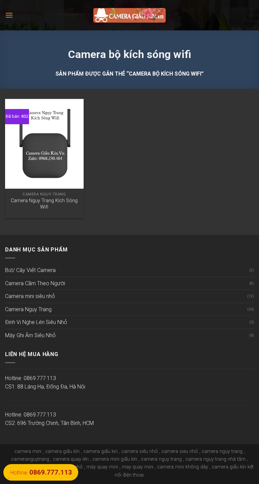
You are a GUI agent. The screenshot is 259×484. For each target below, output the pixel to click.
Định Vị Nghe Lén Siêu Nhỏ (36, 322)
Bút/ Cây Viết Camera (30, 270)
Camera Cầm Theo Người (35, 283)
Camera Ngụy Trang (28, 309)
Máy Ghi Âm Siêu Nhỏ (30, 335)
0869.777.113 (40, 378)
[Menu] (9, 15)
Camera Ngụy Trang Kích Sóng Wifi (44, 204)
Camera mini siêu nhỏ (30, 296)
